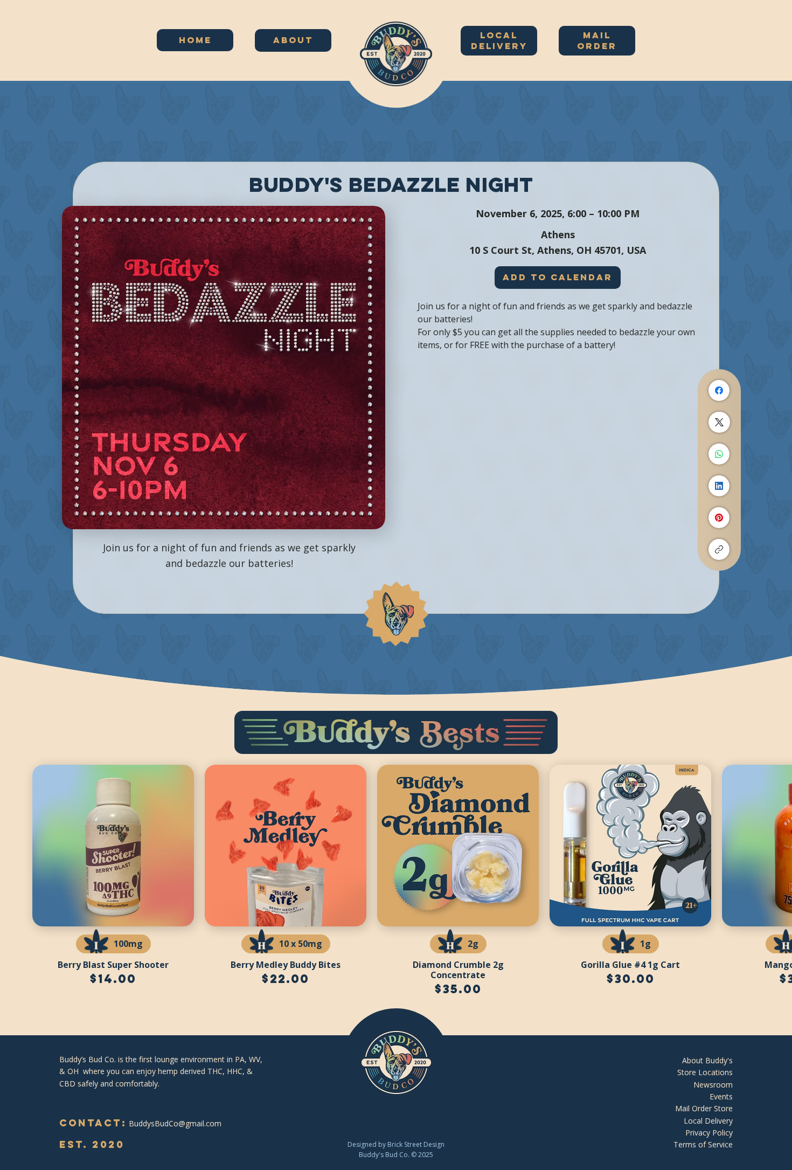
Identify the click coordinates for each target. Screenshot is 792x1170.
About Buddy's (707, 1060)
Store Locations (705, 1072)
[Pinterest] (719, 517)
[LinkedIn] (719, 485)
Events (721, 1096)
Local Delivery (708, 1121)
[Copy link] (719, 549)
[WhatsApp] (719, 454)
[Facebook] (719, 390)
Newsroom (713, 1084)
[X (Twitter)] (719, 422)
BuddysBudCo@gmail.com (175, 1123)
